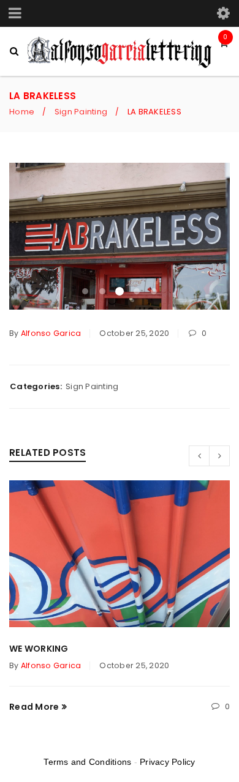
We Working (39, 648)
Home (21, 111)
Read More (34, 707)
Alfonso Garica (51, 333)
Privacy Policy (167, 762)
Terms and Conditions (87, 762)
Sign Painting (81, 111)
